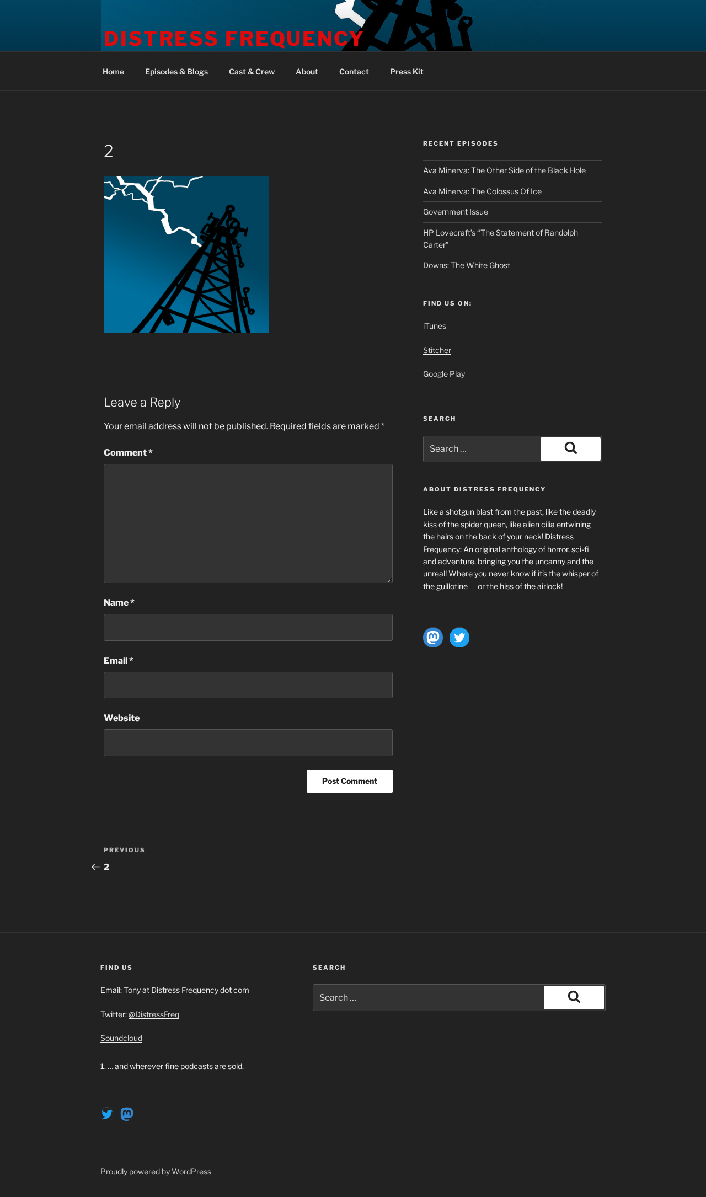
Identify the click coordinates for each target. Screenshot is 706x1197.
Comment (128, 452)
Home (113, 71)
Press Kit (407, 71)
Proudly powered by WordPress (155, 1171)
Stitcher (437, 350)
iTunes (434, 325)
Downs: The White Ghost (466, 265)
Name (119, 602)
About (307, 71)
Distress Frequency (234, 38)
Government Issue (455, 211)
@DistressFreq (154, 1014)
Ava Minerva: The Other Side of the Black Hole (504, 170)
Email (118, 660)
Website (122, 718)
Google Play (444, 373)
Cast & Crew (252, 71)
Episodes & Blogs (176, 71)
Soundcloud (121, 1038)
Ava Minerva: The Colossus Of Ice (482, 191)
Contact (354, 71)
